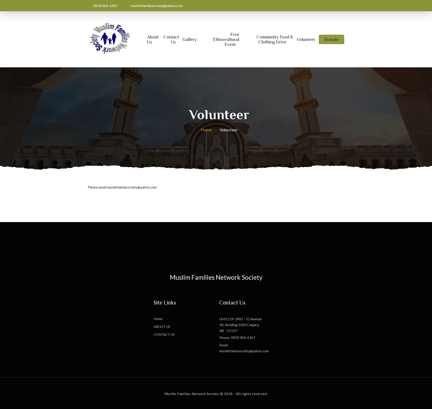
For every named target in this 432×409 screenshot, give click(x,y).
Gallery (189, 39)
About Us (153, 39)
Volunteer (306, 39)
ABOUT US (162, 326)
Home (206, 130)
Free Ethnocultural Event (226, 39)
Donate (331, 39)
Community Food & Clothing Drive (274, 39)
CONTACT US (164, 334)
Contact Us (171, 39)
